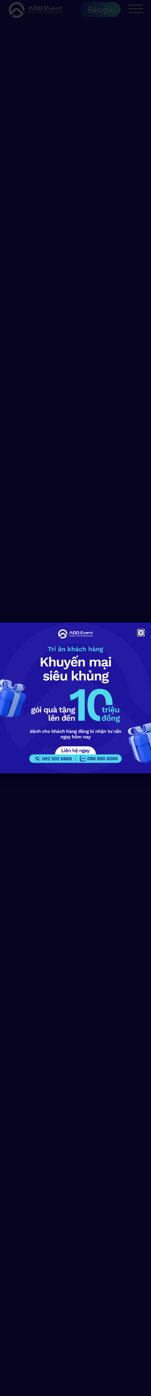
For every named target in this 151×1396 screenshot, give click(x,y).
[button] (141, 632)
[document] (75, 698)
